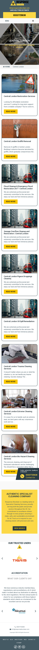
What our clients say (19, 578)
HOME (7, 67)
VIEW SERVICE (19, 528)
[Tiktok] (15, 646)
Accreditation (19, 573)
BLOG (11, 639)
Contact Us (30, 477)
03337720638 (19, 15)
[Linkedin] (23, 646)
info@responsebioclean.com (19, 8)
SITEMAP (19, 642)
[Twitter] (19, 646)
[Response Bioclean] (19, 3)
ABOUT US (6, 639)
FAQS (25, 639)
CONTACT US (31, 639)
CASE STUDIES (18, 639)
